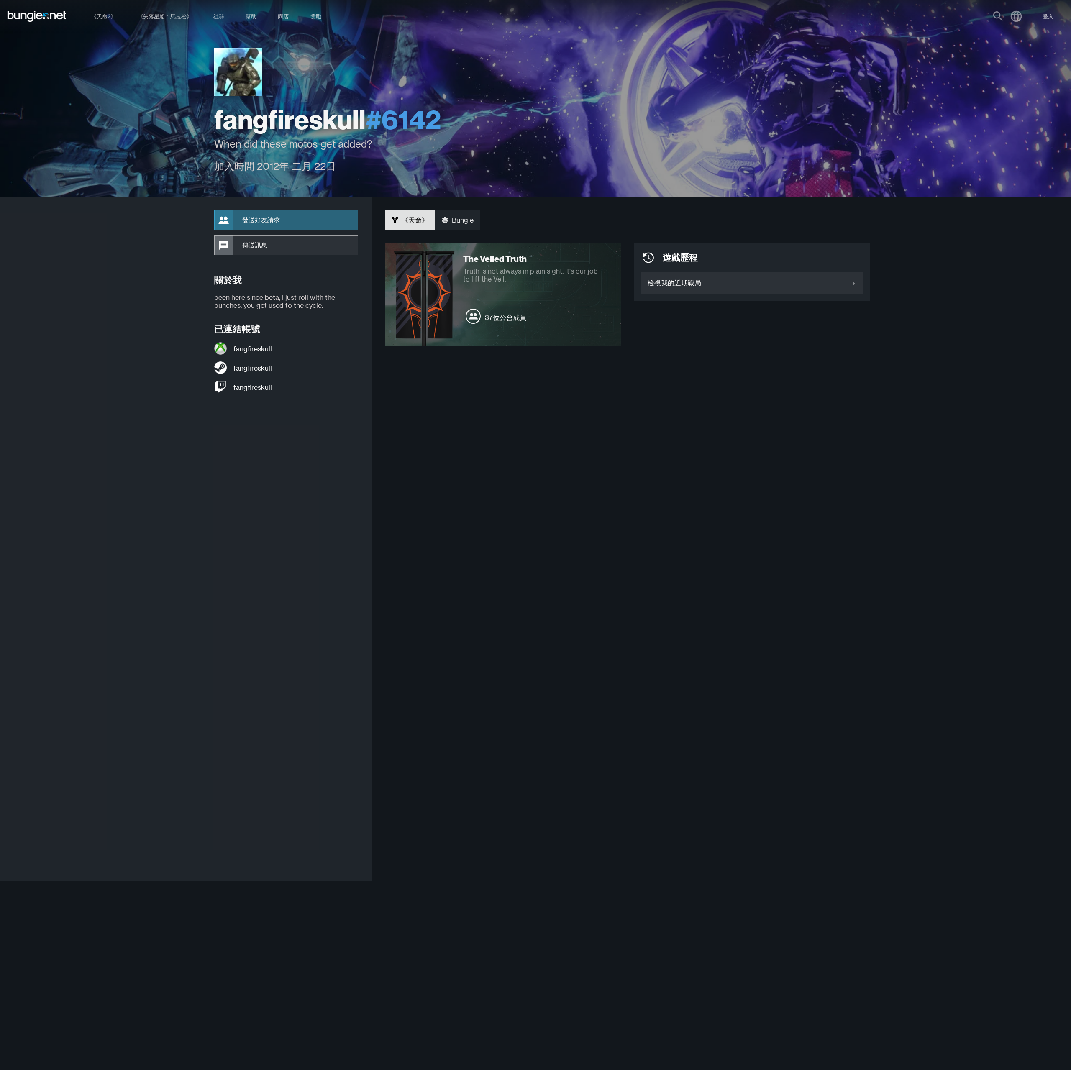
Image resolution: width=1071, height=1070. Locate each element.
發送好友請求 (261, 220)
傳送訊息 (254, 245)
